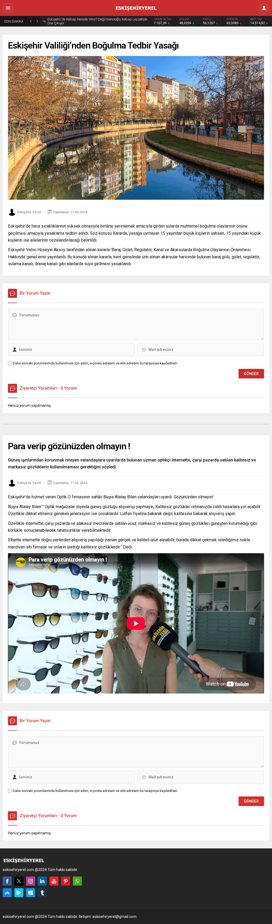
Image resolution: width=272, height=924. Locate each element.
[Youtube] (53, 881)
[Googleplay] (18, 892)
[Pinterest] (65, 881)
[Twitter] (18, 881)
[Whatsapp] (77, 881)
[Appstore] (7, 892)
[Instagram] (30, 881)
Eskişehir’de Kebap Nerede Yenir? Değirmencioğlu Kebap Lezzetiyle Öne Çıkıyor (97, 21)
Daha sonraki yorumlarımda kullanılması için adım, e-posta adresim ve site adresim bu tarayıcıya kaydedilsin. (95, 363)
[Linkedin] (42, 881)
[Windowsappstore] (30, 892)
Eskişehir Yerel (29, 212)
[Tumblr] (42, 892)
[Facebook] (7, 881)
